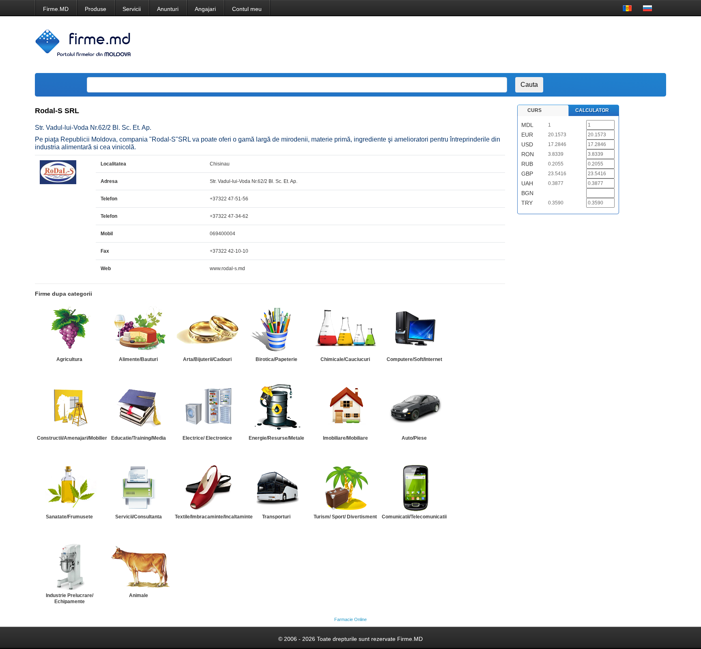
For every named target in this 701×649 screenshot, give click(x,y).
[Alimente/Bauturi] (138, 329)
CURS (534, 110)
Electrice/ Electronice (207, 438)
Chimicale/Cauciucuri (345, 359)
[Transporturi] (276, 487)
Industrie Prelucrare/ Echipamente (69, 598)
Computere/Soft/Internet (414, 359)
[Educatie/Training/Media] (138, 408)
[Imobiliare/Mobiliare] (345, 408)
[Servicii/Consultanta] (138, 487)
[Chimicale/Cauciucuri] (345, 329)
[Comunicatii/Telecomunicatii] (414, 487)
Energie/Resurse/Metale (276, 438)
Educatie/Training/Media (138, 438)
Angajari (205, 9)
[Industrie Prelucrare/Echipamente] (69, 565)
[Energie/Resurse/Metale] (276, 408)
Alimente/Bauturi (138, 359)
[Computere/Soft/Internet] (414, 329)
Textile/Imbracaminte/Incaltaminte (214, 517)
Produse (95, 9)
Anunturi (167, 9)
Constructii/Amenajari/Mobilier (72, 438)
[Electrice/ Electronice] (207, 408)
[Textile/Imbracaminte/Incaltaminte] (207, 487)
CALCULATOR (592, 110)
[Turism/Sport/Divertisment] (345, 487)
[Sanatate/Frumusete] (69, 487)
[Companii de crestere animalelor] (138, 565)
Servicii (132, 9)
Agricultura (69, 359)
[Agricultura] (69, 329)
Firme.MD (56, 9)
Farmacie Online (350, 619)
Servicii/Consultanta (138, 517)
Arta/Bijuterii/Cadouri (207, 359)
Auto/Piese (414, 438)
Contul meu (247, 9)
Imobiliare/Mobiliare (345, 438)
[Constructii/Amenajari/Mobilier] (69, 408)
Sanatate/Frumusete (69, 517)
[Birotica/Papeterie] (276, 329)
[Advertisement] (512, 44)
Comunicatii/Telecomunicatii (414, 517)
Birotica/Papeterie (276, 359)
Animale (138, 595)
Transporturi (276, 517)
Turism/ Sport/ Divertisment (345, 517)
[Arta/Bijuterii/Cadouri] (207, 329)
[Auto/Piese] (414, 408)
